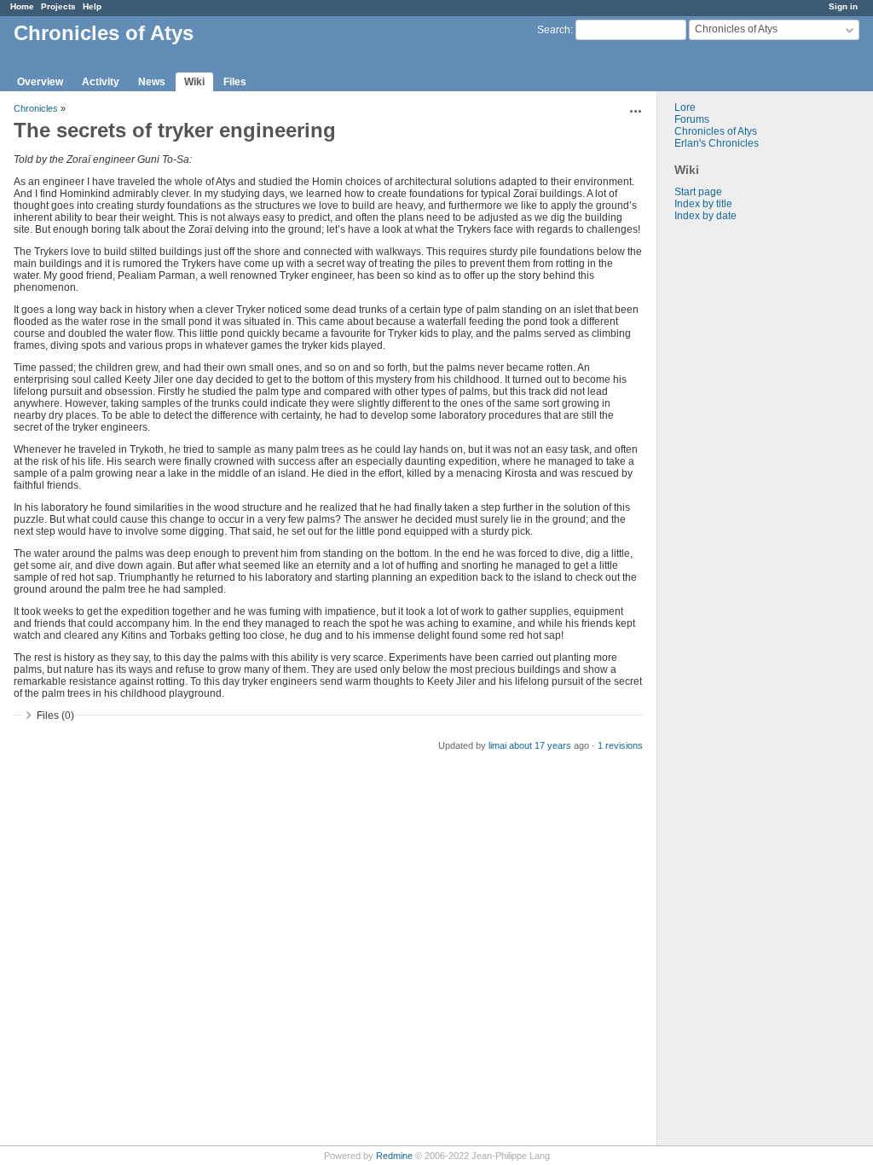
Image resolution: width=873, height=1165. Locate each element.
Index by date (705, 216)
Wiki (194, 82)
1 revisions (620, 745)
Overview (40, 82)
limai (497, 745)
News (151, 82)
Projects (58, 6)
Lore (685, 107)
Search (553, 30)
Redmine (394, 1156)
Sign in (843, 6)
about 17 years (540, 745)
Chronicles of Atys (715, 131)
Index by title (703, 204)
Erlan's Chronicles (716, 143)
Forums (691, 119)
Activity (100, 82)
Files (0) (55, 716)
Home (22, 6)
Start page (698, 192)
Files (234, 82)
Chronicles (36, 108)
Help (92, 6)
